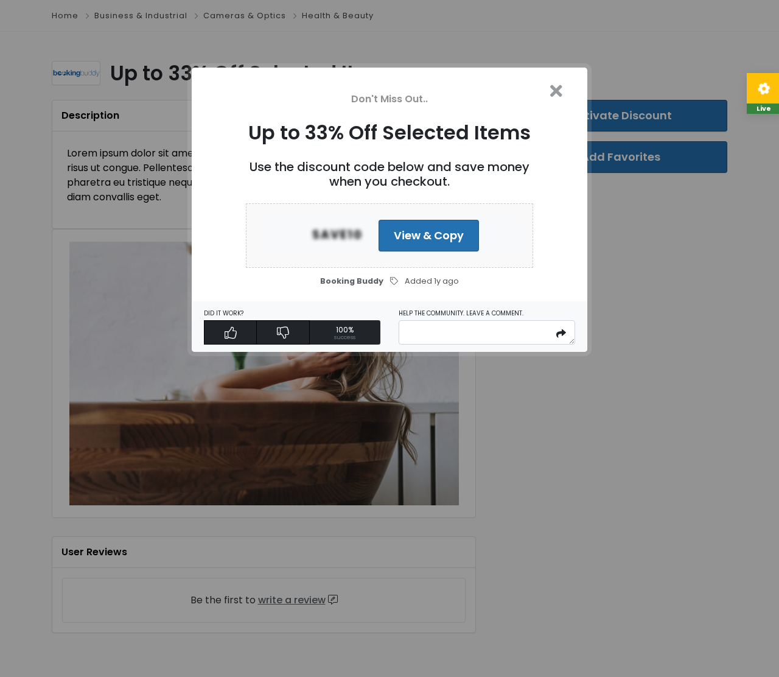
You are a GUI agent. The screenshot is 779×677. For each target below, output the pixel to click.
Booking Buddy (351, 281)
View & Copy (429, 235)
